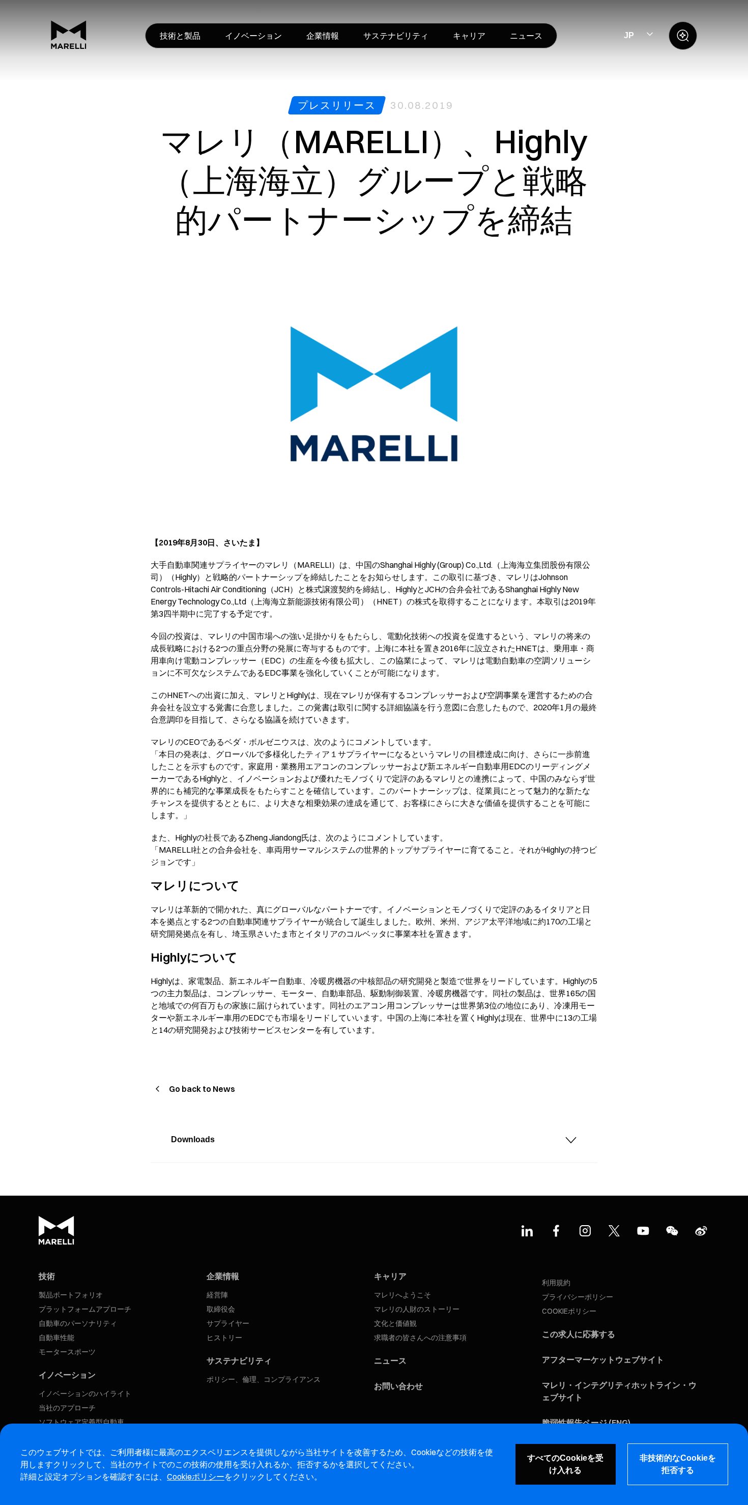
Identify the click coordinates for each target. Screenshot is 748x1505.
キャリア (390, 1276)
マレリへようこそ (402, 1294)
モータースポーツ (67, 1351)
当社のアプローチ (67, 1407)
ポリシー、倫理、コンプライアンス (264, 1379)
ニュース (390, 1360)
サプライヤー (228, 1323)
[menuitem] (180, 35)
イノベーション (67, 1375)
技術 (47, 1276)
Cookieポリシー (195, 1476)
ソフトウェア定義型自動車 (81, 1422)
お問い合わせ (398, 1386)
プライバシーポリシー (577, 1296)
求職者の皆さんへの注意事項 (420, 1337)
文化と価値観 (395, 1323)
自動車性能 (56, 1337)
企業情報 (223, 1276)
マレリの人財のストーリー (416, 1309)
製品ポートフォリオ (71, 1294)
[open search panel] (683, 35)
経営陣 (217, 1294)
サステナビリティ (239, 1360)
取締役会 (221, 1309)
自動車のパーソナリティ (78, 1323)
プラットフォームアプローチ (85, 1309)
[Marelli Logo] (69, 46)
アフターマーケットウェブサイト (603, 1359)
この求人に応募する (578, 1334)
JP (629, 35)
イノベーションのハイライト (85, 1393)
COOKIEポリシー (569, 1311)
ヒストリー (224, 1337)
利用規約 (556, 1282)
